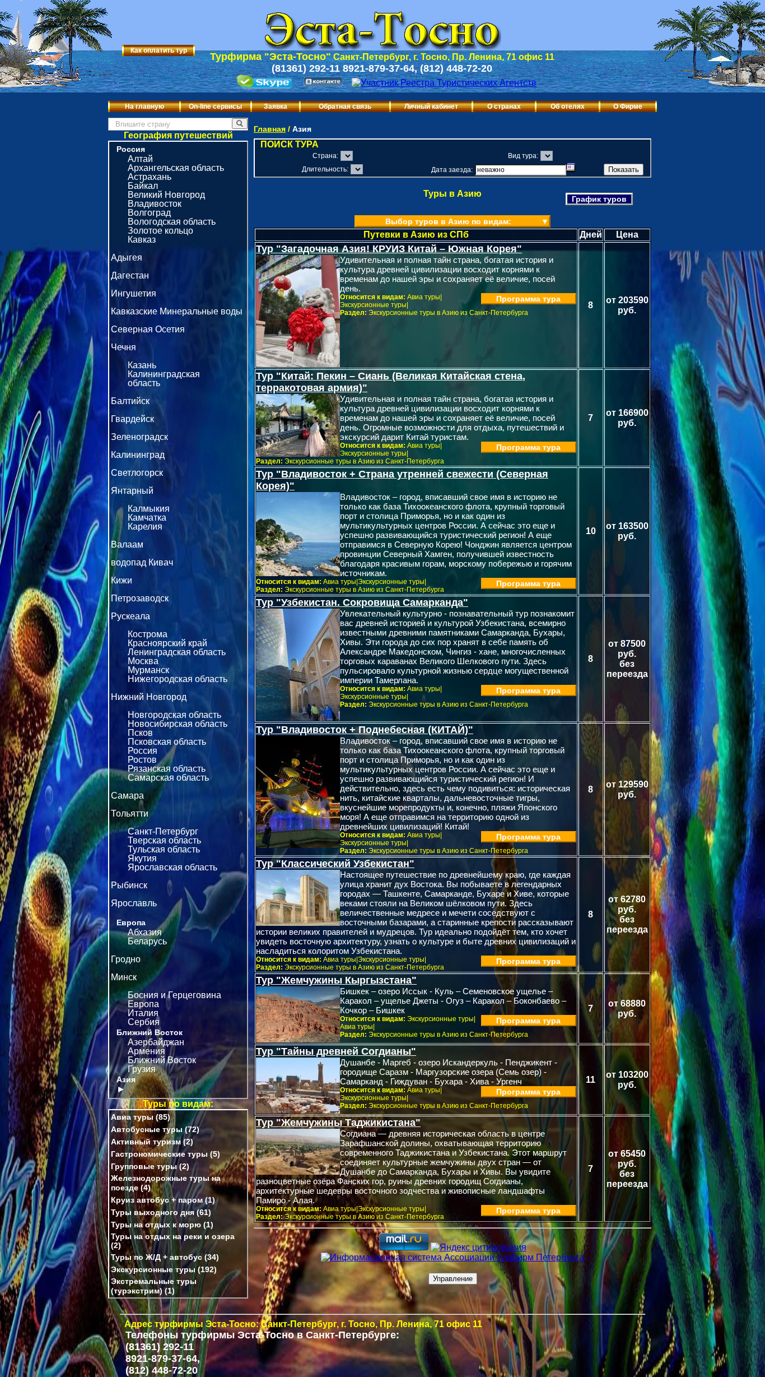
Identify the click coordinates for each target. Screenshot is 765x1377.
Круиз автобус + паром (157, 1199)
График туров (599, 198)
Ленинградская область (177, 652)
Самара (127, 795)
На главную (144, 106)
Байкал (143, 186)
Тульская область (164, 849)
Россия (130, 149)
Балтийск (130, 401)
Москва (143, 661)
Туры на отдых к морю (156, 1224)
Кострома (147, 634)
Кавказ (142, 239)
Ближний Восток (149, 1032)
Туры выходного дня (152, 1212)
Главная (270, 128)
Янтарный (132, 490)
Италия (143, 1013)
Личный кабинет (431, 106)
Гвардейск (132, 419)
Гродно (126, 959)
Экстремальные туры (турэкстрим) (154, 1286)
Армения (146, 1051)
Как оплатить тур (158, 50)
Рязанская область (167, 768)
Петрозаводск (140, 598)
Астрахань (149, 177)
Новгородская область (174, 715)
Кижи (121, 580)
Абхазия (145, 932)
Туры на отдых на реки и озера (173, 1236)
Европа (131, 922)
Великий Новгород (166, 195)
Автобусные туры (147, 1129)
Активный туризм (146, 1141)
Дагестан (130, 275)
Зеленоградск (139, 437)
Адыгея (126, 257)
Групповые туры (144, 1166)
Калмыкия (149, 508)
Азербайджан (156, 1042)
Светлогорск (137, 472)
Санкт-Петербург (163, 831)
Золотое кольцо (160, 230)
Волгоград (149, 212)
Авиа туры (132, 1116)
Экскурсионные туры (153, 1269)
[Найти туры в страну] (240, 123)
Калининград (138, 455)
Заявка (275, 106)
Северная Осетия (148, 329)
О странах (504, 106)
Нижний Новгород (148, 697)
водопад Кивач (142, 562)
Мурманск (148, 670)
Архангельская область (176, 168)
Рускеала (130, 616)
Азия (126, 1079)
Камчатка (147, 517)
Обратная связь (345, 106)
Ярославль (134, 903)
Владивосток (154, 203)
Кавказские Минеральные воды (176, 311)
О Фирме (628, 106)
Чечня (123, 347)
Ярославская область (172, 867)
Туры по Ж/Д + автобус (156, 1257)
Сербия (144, 1022)
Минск (124, 977)
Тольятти (129, 813)
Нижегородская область (177, 679)
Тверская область (164, 840)
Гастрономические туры (159, 1153)
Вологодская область (172, 221)
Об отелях (567, 106)
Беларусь (147, 941)
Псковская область (167, 742)
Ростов (142, 759)
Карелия (145, 526)
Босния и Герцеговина (174, 995)
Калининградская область (164, 378)
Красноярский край (167, 643)
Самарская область (168, 777)
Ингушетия (133, 293)
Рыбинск (129, 885)
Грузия (142, 1069)
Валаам (127, 544)
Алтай (140, 159)
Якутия (142, 858)
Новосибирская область (177, 724)
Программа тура (528, 298)
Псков (140, 733)
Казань (142, 365)
